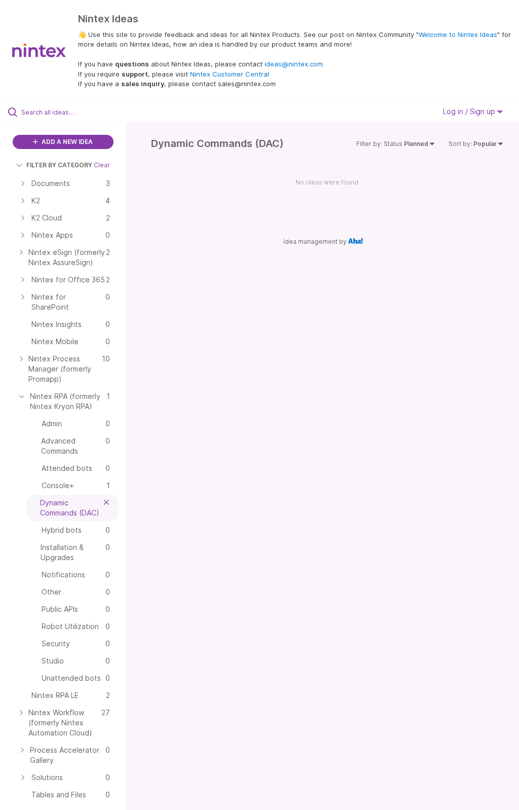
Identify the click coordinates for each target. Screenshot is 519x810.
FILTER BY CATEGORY (59, 165)
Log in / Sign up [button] (470, 111)
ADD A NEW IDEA (66, 141)
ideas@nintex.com (294, 64)
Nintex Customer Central (229, 74)
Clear (102, 165)
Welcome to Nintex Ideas (458, 34)
